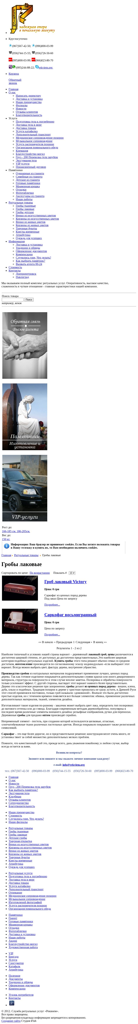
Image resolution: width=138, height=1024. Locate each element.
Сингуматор (16, 963)
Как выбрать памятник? (23, 790)
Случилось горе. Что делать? (26, 818)
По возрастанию (40, 572)
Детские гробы (18, 837)
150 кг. (6, 539)
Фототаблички (18, 931)
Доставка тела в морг (22, 879)
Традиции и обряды (21, 982)
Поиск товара (10, 296)
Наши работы (17, 937)
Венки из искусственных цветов (29, 844)
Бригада (14, 956)
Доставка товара (19, 882)
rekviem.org (46, 67)
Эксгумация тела (19, 793)
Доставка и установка (22, 934)
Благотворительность (22, 806)
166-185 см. (9, 531)
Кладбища (15, 796)
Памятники (16, 914)
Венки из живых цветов (23, 850)
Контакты (15, 998)
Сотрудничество (19, 802)
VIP (11, 953)
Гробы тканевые (19, 831)
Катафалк (14, 966)
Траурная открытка (20, 841)
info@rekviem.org (74, 764)
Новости (14, 783)
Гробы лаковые (18, 834)
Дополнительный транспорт (26, 889)
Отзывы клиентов (20, 799)
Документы (16, 978)
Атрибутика (16, 863)
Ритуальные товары (26, 555)
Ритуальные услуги (21, 873)
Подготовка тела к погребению (28, 876)
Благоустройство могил (23, 944)
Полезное (14, 975)
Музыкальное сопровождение (27, 899)
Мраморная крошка (21, 924)
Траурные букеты (19, 857)
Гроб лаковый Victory (65, 581)
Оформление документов (24, 985)
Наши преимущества (21, 812)
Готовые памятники (21, 921)
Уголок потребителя (21, 994)
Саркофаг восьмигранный (70, 614)
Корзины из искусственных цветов (30, 847)
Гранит (13, 918)
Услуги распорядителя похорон (28, 905)
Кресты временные (20, 860)
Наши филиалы (18, 822)
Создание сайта (10, 1020)
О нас (12, 780)
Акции (13, 940)
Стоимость (15, 815)
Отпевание (15, 892)
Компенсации (17, 988)
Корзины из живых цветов (25, 854)
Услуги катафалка (19, 886)
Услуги (13, 959)
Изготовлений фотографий (25, 902)
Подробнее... (52, 604)
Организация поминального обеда (30, 908)
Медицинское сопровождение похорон (32, 895)
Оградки (14, 927)
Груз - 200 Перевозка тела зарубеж (30, 786)
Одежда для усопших (22, 867)
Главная (6, 555)
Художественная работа (23, 947)
